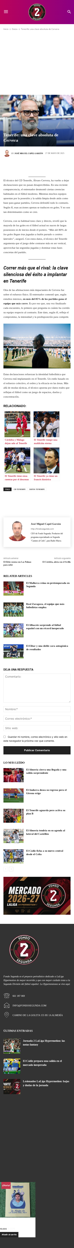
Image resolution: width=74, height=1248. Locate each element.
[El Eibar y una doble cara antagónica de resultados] (13, 651)
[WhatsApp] (52, 165)
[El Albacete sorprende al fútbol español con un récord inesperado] (13, 630)
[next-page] (11, 869)
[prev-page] (5, 869)
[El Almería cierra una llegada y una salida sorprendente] (13, 775)
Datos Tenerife (37, 489)
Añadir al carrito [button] (9, 1234)
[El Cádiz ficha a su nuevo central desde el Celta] (13, 856)
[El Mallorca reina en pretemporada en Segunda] (13, 588)
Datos (15, 29)
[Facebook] (21, 165)
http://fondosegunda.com (42, 529)
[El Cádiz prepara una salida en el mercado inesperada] (11, 1066)
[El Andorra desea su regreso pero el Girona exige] (13, 795)
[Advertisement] (37, 63)
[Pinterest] (42, 165)
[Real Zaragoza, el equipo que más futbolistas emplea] (13, 609)
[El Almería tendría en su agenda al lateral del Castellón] (13, 836)
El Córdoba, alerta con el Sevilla (57, 562)
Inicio (5, 29)
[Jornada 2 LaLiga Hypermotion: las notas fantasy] (11, 1046)
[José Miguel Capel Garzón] (7, 153)
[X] (32, 165)
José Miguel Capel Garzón (28, 153)
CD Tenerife (20, 489)
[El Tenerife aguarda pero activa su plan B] (13, 816)
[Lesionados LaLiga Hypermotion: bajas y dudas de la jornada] (11, 1086)
